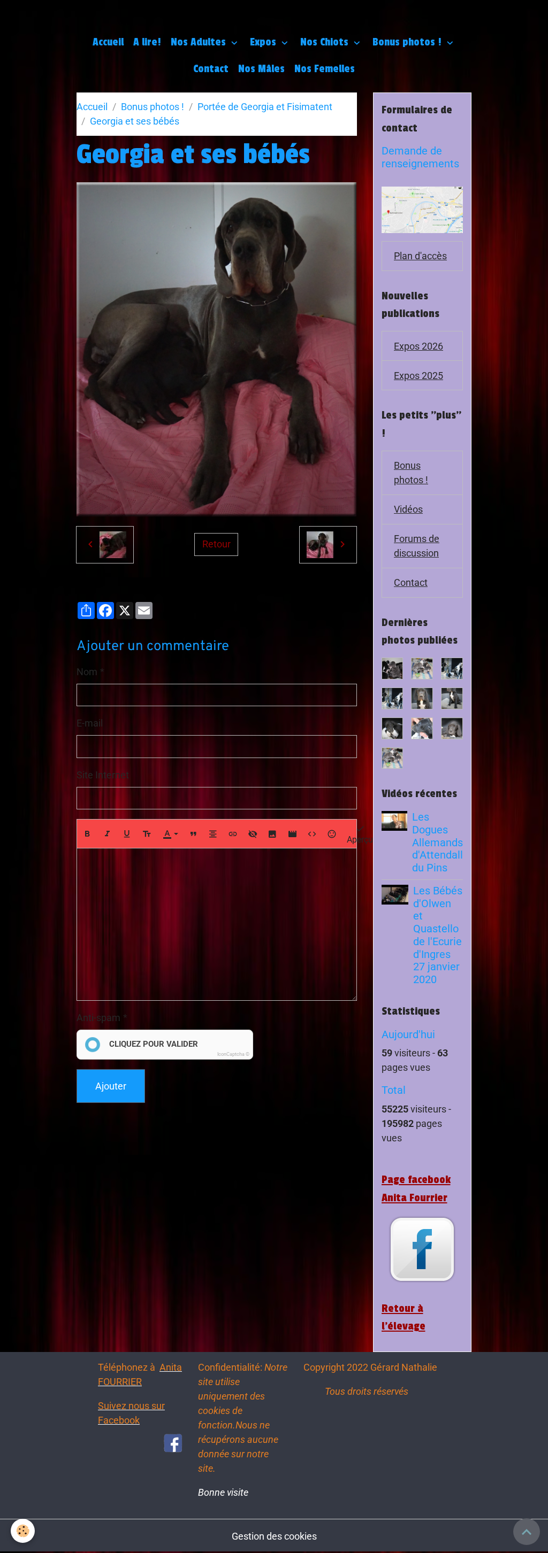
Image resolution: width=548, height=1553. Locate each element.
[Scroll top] (526, 1531)
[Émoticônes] (332, 834)
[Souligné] (127, 834)
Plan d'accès (420, 255)
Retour (216, 544)
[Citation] (193, 834)
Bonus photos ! (408, 42)
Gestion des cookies (274, 1536)
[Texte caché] (252, 834)
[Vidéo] (292, 834)
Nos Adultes (200, 42)
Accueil (108, 42)
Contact (211, 69)
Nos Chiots (325, 42)
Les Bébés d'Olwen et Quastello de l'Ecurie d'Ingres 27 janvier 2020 (437, 935)
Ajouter (110, 1086)
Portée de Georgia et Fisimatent (264, 106)
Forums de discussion (416, 546)
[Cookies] (23, 1531)
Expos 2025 (418, 375)
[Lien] (233, 834)
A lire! (147, 42)
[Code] (312, 834)
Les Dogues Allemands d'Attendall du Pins (437, 842)
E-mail (90, 723)
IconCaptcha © (233, 1054)
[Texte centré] (213, 834)
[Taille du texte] (146, 834)
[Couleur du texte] (170, 834)
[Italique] (107, 834)
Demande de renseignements (420, 157)
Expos (264, 42)
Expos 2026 (418, 346)
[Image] (272, 834)
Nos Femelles (324, 69)
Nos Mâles (261, 69)
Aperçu (360, 840)
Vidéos (408, 509)
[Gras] (87, 834)
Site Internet (103, 775)
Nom (87, 671)
